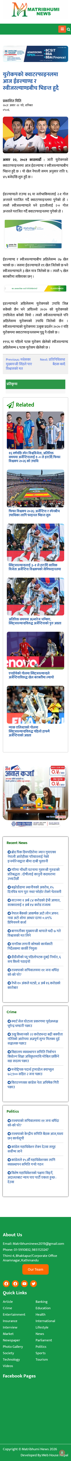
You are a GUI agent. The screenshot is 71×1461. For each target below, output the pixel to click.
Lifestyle (42, 1327)
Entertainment (14, 1315)
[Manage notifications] (62, 1453)
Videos (8, 1366)
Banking (42, 1302)
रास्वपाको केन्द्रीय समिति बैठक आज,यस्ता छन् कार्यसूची (35, 1136)
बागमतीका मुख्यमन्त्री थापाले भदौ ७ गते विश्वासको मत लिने (34, 933)
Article (8, 1302)
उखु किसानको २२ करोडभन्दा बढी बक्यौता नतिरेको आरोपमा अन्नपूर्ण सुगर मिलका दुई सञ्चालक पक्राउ (35, 1039)
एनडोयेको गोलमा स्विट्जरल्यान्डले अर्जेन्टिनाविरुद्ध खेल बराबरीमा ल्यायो (31, 675)
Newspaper (11, 1340)
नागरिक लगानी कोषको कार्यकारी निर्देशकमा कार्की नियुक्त (30, 946)
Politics (41, 1347)
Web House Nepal (55, 1455)
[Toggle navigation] (62, 29)
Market (8, 1334)
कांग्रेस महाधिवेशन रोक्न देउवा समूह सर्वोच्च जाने (31, 1149)
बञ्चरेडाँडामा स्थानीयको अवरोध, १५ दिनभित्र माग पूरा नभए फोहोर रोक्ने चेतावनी (34, 889)
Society (8, 1353)
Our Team (35, 1269)
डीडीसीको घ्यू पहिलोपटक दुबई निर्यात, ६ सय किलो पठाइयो (34, 959)
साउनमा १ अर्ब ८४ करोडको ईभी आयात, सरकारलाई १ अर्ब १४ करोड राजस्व (34, 903)
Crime (7, 1308)
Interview (10, 1327)
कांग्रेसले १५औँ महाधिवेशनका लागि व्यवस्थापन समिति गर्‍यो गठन (31, 1162)
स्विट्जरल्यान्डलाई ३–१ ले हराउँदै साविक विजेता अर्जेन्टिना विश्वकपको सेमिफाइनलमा (35, 567)
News (40, 1334)
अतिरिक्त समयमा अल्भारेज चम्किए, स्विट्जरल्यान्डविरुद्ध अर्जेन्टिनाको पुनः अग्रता (35, 621)
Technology (11, 1360)
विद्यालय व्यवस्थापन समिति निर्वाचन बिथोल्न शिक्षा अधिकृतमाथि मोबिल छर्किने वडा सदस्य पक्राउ (33, 1056)
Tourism (42, 1360)
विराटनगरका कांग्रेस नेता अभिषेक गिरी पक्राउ (33, 1085)
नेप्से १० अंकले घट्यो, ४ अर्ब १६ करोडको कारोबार (34, 985)
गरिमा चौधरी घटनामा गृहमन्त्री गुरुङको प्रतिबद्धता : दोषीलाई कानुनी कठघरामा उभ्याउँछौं (34, 874)
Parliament (44, 1340)
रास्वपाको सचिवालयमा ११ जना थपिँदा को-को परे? (33, 972)
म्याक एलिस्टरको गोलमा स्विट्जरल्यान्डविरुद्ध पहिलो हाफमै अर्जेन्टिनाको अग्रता (29, 731)
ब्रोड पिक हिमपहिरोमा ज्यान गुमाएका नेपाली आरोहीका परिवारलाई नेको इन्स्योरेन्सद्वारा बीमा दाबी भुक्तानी (32, 856)
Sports (41, 1353)
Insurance (10, 1321)
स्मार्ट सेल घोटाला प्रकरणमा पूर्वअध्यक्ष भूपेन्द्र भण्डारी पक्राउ (33, 1023)
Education (43, 1308)
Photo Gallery (13, 1347)
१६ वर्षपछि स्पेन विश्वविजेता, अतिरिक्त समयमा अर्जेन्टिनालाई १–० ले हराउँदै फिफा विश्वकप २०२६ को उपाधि (34, 457)
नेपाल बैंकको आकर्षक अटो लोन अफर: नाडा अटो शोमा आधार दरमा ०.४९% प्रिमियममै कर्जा (33, 918)
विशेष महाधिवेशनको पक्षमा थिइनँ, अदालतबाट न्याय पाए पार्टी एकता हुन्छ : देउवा (32, 1177)
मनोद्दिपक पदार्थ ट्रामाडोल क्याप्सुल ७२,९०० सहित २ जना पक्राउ (31, 1072)
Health (40, 1315)
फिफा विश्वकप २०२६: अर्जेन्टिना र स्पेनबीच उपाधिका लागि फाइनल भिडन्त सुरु (34, 513)
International (45, 1321)
